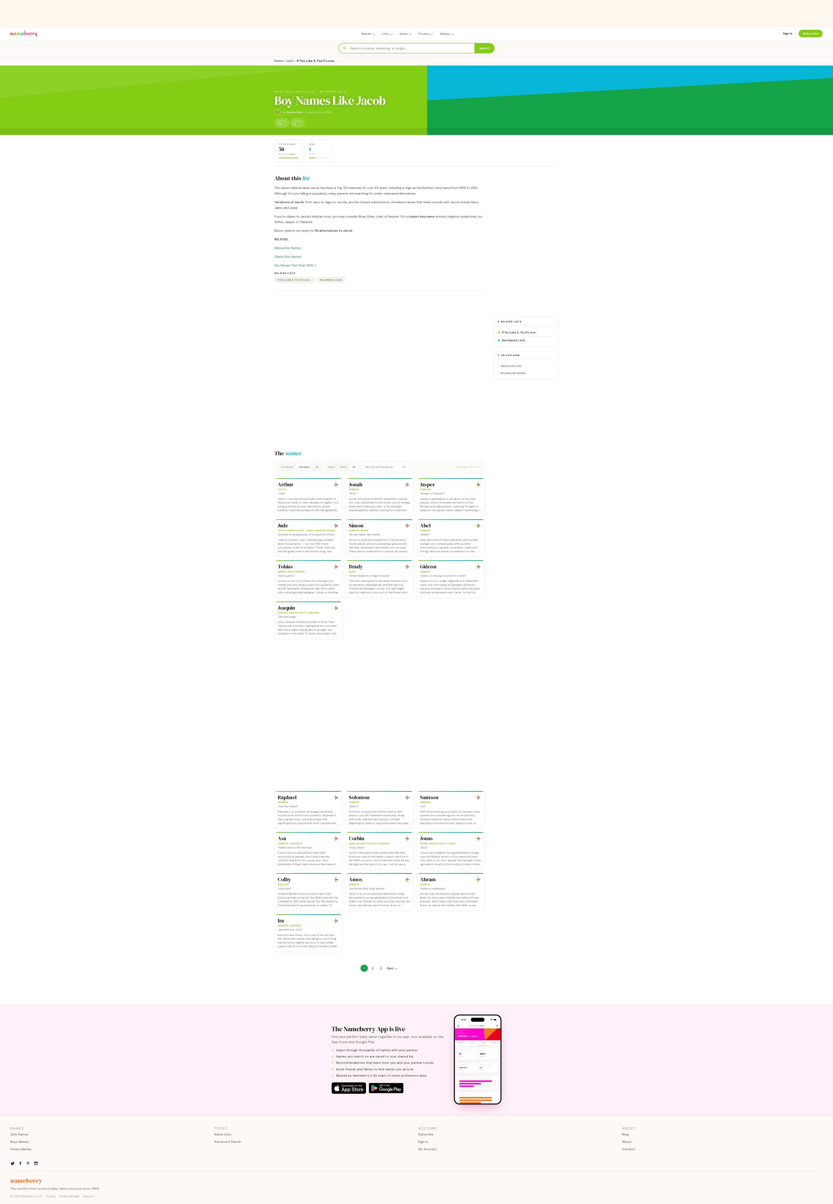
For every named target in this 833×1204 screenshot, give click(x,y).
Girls (344, 467)
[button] (379, 467)
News (404, 34)
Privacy (51, 1196)
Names (366, 34)
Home (278, 61)
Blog (625, 1134)
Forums (423, 34)
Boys (332, 467)
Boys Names (19, 1142)
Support (89, 1196)
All (316, 467)
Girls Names (19, 1134)
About (627, 1142)
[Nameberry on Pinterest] (28, 1163)
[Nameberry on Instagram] (36, 1163)
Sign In (787, 33)
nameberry (26, 1180)
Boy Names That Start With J (295, 265)
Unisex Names (20, 1149)
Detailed (304, 467)
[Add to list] (335, 484)
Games (445, 34)
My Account (427, 1149)
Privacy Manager (69, 1196)
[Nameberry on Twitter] (12, 1163)
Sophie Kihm (295, 112)
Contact (628, 1149)
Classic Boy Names (287, 257)
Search (484, 48)
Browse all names (513, 373)
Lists (385, 34)
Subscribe (810, 33)
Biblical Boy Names (287, 248)
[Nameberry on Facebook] (20, 1163)
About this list (511, 366)
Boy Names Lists (331, 280)
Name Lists (222, 1134)
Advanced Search (227, 1142)
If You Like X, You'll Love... (294, 280)
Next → (392, 968)
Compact (287, 467)
